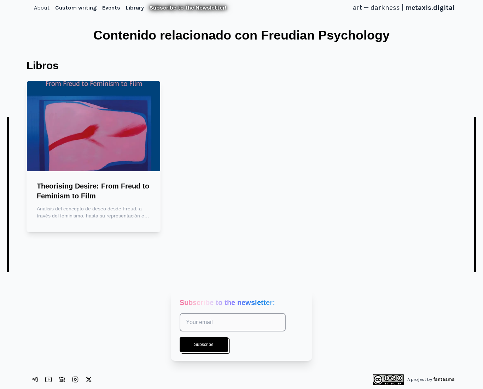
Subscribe (204, 344)
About (42, 7)
